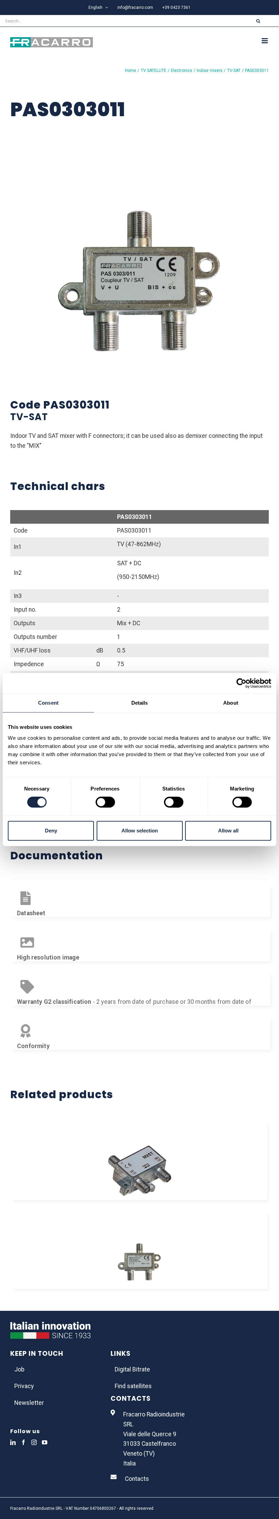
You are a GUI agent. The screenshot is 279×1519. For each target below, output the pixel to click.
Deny (51, 830)
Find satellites (133, 1386)
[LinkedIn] (13, 1442)
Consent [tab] (48, 703)
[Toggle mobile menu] (265, 40)
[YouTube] (44, 1442)
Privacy (24, 1386)
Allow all (228, 830)
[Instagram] (34, 1442)
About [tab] (230, 703)
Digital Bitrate (132, 1369)
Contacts (137, 1478)
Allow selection (139, 830)
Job (19, 1369)
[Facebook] (23, 1442)
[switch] (105, 802)
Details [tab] (139, 703)
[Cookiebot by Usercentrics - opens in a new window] (241, 683)
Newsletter (29, 1402)
